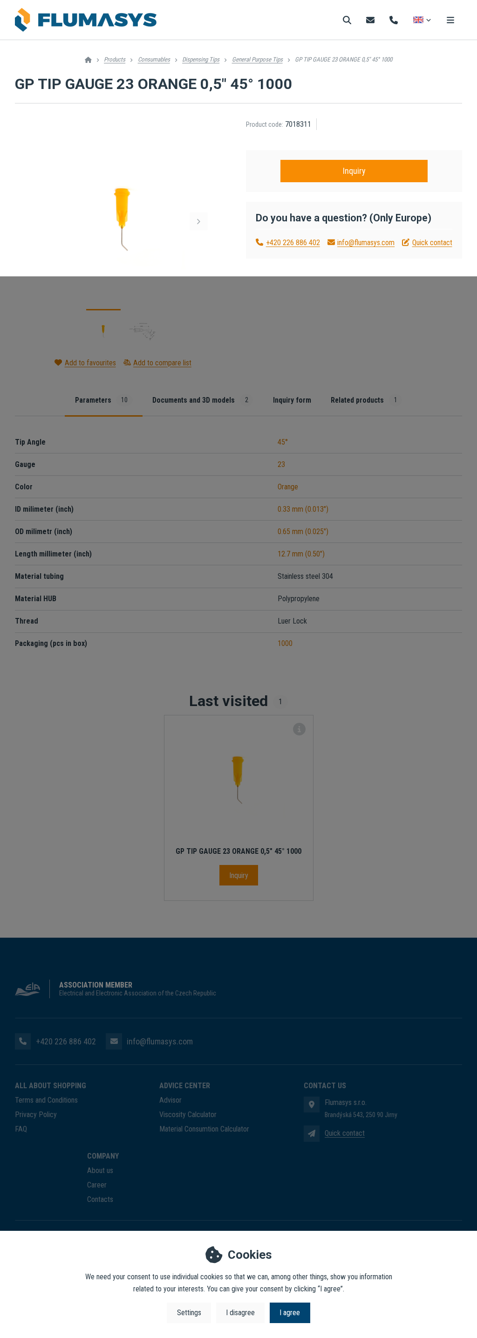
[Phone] (393, 20)
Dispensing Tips (200, 59)
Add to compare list (162, 362)
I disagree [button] (240, 1312)
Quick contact (432, 242)
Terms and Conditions (46, 1100)
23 (281, 464)
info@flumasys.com (366, 242)
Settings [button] (189, 1312)
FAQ (21, 1129)
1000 (285, 643)
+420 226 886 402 (293, 242)
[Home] (86, 20)
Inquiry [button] (354, 171)
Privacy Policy (36, 1114)
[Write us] (312, 1133)
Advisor (170, 1100)
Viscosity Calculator (188, 1114)
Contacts (100, 1199)
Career (97, 1184)
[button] (198, 221)
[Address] (312, 1104)
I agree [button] (289, 1312)
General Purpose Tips (257, 59)
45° (283, 442)
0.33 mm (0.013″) (303, 509)
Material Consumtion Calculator (204, 1129)
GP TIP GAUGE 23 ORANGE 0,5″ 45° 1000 (238, 851)
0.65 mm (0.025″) (303, 531)
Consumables (154, 59)
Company (103, 1156)
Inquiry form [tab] (292, 400)
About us (100, 1170)
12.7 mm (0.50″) (301, 553)
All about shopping (50, 1085)
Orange (288, 486)
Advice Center (184, 1085)
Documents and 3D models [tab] (200, 400)
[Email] (370, 20)
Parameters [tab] (101, 400)
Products (114, 59)
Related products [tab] (364, 400)
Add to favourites (90, 362)
